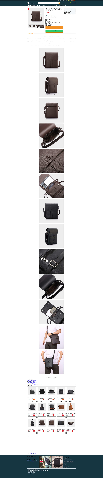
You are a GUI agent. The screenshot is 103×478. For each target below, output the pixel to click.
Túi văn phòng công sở (31, 381)
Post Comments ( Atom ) (33, 453)
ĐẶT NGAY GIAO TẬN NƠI (54, 27)
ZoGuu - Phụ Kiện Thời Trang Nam (33, 469)
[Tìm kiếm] (59, 3)
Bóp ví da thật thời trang (32, 380)
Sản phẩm (38, 5)
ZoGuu (69, 0)
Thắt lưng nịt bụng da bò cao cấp (35, 384)
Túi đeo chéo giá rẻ (31, 383)
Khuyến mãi (43, 5)
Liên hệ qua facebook (62, 5)
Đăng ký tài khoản (64, 0)
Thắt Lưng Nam (62, 11)
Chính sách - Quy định (54, 5)
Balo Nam (62, 8)
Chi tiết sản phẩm (30, 33)
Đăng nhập (59, 0)
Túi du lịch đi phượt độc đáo (32, 382)
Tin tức (48, 5)
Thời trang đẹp (73, 0)
